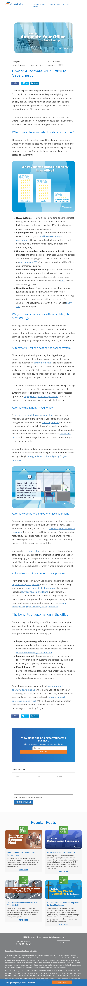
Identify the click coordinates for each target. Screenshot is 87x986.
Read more (23, 870)
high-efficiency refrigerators (25, 584)
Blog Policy (33, 951)
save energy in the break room (40, 588)
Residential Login (39, 4)
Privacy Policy (9, 951)
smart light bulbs (50, 422)
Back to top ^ (63, 942)
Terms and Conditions (22, 951)
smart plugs (34, 551)
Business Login (54, 4)
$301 (62, 280)
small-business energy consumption (34, 652)
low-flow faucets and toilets (34, 592)
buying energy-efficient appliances (41, 396)
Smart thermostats (43, 362)
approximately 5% (28, 262)
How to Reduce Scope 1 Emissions (61, 852)
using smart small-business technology (34, 415)
